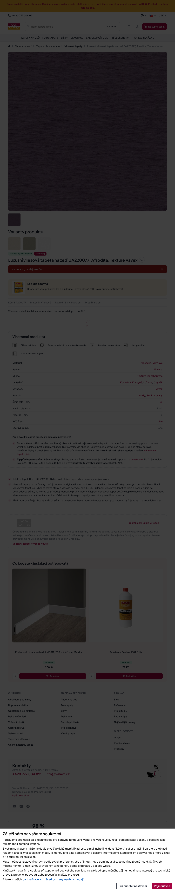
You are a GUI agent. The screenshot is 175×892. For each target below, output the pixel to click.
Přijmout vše (162, 886)
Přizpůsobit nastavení (133, 886)
